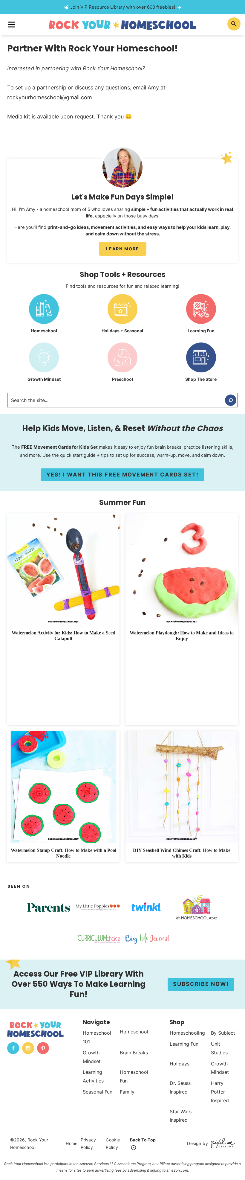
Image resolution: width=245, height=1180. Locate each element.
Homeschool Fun (134, 1076)
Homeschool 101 (97, 1037)
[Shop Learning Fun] (201, 316)
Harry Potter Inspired (220, 1091)
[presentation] (63, 569)
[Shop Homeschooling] (44, 316)
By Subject (223, 1033)
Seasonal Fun (97, 1092)
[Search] (230, 400)
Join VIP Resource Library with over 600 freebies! (122, 7)
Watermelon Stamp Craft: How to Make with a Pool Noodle (63, 853)
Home (72, 1143)
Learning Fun (184, 1044)
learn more (122, 248)
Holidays (179, 1063)
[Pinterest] (43, 1048)
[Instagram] (28, 1048)
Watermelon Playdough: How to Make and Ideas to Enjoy (182, 635)
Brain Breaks (134, 1052)
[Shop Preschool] (123, 364)
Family (127, 1092)
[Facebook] (13, 1048)
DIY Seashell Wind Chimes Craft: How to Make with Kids (181, 853)
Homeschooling (187, 1033)
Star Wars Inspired (181, 1115)
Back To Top (143, 1139)
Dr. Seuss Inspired (180, 1087)
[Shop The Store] (201, 364)
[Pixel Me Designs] (221, 1143)
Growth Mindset (92, 1056)
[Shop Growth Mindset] (44, 364)
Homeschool (134, 1032)
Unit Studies (219, 1048)
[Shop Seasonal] (123, 316)
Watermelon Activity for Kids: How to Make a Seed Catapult (63, 635)
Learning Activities (93, 1076)
